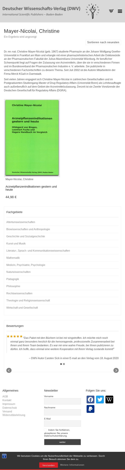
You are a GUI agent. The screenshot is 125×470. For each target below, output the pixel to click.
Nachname (49, 407)
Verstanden (48, 465)
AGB (5, 396)
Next (116, 370)
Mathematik (13, 257)
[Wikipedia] (109, 399)
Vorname (48, 396)
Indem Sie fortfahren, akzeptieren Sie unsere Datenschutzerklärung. (57, 433)
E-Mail (47, 418)
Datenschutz (9, 407)
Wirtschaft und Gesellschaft (22, 307)
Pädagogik (12, 279)
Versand (7, 411)
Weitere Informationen (72, 465)
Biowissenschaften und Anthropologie (28, 229)
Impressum (8, 404)
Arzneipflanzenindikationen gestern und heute (31, 188)
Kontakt (6, 400)
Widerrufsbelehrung (13, 415)
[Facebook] (90, 399)
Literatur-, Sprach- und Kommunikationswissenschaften (38, 250)
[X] (100, 399)
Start (61, 364)
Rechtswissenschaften (19, 293)
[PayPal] (90, 409)
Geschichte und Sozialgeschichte (25, 236)
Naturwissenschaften (18, 272)
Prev (9, 370)
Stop (64, 364)
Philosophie (13, 286)
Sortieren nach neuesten (103, 42)
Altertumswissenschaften (20, 222)
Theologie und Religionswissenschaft (28, 300)
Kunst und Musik (16, 243)
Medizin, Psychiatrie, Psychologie (25, 265)
